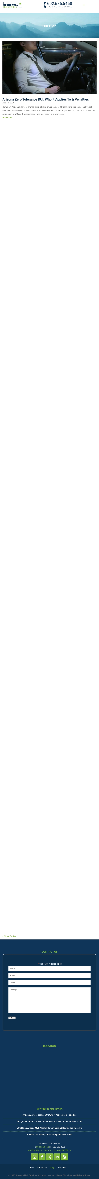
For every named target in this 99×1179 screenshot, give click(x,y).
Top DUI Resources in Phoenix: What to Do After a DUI (45, 548)
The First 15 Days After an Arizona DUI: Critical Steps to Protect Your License (46, 637)
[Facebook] (42, 1156)
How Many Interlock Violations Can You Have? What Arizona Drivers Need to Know (43, 459)
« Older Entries (9, 936)
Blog (52, 1168)
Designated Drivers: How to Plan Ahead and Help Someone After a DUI (49, 190)
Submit (12, 1018)
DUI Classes (42, 1168)
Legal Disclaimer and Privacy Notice (73, 1175)
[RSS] (64, 1156)
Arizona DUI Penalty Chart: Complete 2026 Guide (41, 370)
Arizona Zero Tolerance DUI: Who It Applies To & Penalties (45, 99)
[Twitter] (49, 1156)
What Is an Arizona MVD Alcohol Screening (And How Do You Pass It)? (47, 280)
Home (32, 1168)
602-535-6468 (42, 1147)
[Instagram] (34, 1156)
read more (7, 117)
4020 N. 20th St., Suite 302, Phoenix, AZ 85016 (49, 1150)
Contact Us (62, 1168)
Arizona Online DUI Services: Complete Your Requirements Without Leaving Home (48, 728)
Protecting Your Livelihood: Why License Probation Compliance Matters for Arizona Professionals (43, 909)
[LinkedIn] (56, 1156)
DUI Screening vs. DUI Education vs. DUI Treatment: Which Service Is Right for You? (48, 818)
